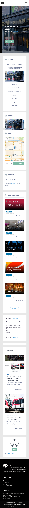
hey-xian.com (12, 502)
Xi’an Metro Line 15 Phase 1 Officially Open (12, 496)
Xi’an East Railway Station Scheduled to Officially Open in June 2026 (14, 378)
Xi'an (21, 321)
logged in (13, 183)
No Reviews (15, 31)
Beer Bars (15, 22)
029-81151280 (15, 337)
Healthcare (10, 223)
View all (14, 308)
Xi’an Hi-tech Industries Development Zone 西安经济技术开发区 (13, 269)
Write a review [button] (9, 41)
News (7, 374)
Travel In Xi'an (13, 415)
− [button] (6, 141)
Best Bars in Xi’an (6, 498)
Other (9, 265)
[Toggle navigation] (25, 3)
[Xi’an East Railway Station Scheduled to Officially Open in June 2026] (14, 362)
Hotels (9, 204)
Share (8, 37)
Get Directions (19, 163)
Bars (9, 247)
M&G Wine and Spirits (12, 291)
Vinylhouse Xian (10, 249)
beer (12, 321)
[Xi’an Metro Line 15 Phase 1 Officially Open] (14, 403)
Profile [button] (14, 449)
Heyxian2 (7, 482)
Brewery (15, 321)
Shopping (14, 247)
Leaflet (12, 160)
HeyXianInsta (8, 484)
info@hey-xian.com (9, 480)
